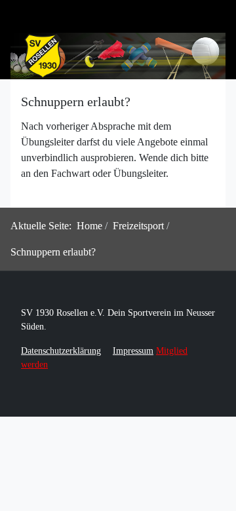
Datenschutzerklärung (61, 351)
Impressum (133, 351)
